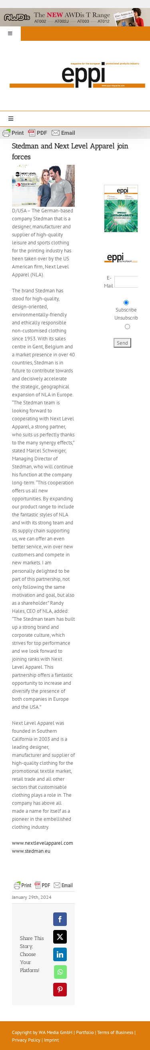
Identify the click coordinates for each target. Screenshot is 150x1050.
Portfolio (85, 1032)
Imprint (51, 1040)
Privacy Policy (26, 1040)
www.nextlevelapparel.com (42, 843)
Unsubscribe (127, 317)
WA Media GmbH (55, 1032)
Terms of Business (115, 1032)
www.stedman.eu (31, 851)
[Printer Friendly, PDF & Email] (39, 132)
